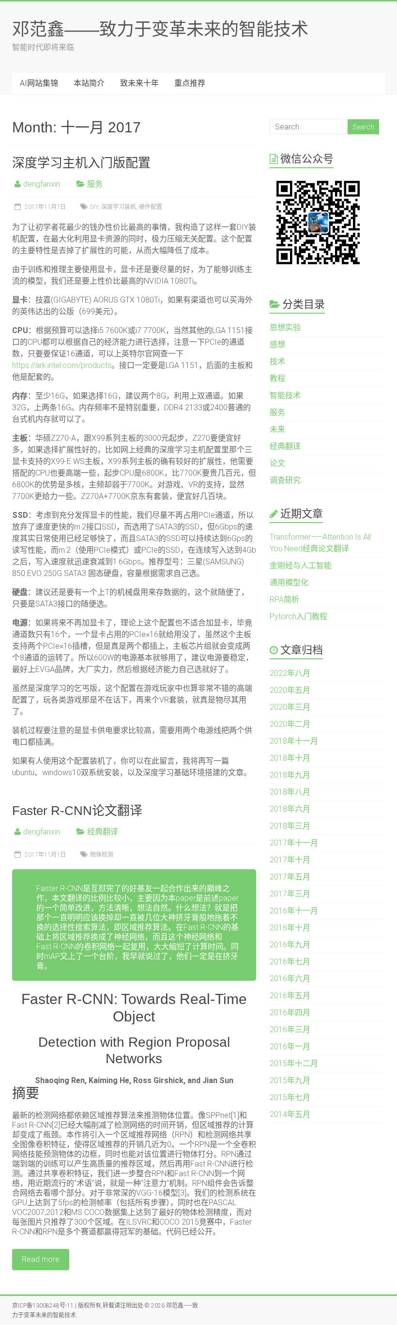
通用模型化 (289, 582)
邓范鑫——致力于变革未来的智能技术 (160, 29)
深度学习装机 (118, 207)
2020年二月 (290, 724)
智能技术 (285, 395)
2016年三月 (290, 1029)
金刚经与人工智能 (301, 565)
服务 (95, 184)
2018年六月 (290, 809)
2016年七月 (290, 961)
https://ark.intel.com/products (61, 365)
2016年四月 (290, 1012)
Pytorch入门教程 (298, 616)
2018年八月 (290, 792)
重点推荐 (189, 83)
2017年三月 (290, 893)
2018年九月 (290, 775)
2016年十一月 (294, 910)
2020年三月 (290, 707)
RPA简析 (284, 599)
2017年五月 (290, 876)
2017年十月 (290, 859)
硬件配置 (150, 207)
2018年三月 (290, 825)
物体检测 (101, 854)
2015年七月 (290, 1097)
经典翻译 (102, 831)
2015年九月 (290, 1080)
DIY (94, 207)
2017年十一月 (294, 842)
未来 (277, 429)
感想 (277, 344)
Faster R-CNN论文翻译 (77, 810)
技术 (277, 361)
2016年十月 (290, 927)
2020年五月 (290, 690)
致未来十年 (139, 83)
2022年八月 (290, 673)
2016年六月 (290, 978)
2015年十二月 (294, 1063)
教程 (277, 378)
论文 (277, 463)
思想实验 (285, 327)
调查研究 (285, 480)
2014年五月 (290, 1114)
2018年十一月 (294, 741)
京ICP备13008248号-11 (43, 1305)
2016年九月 (290, 944)
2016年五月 (290, 995)
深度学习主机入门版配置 (81, 163)
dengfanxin (41, 184)
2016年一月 (290, 1046)
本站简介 (89, 83)
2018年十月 (290, 758)
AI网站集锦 (39, 83)
